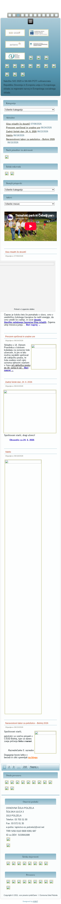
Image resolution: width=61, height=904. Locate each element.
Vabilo (9, 135)
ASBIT (35, 901)
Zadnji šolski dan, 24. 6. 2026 (21, 131)
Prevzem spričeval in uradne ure (23, 127)
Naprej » (34, 767)
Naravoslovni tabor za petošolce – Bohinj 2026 (30, 139)
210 (25, 767)
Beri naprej (33, 325)
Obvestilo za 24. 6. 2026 (21, 440)
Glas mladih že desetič (18, 124)
